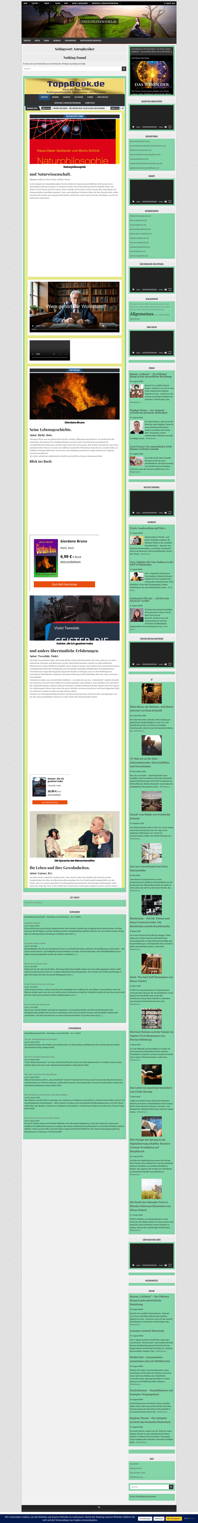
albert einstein (151, 307)
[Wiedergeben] (133, 129)
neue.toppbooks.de (138, 228)
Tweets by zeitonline (33, 902)
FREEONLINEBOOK (70, 40)
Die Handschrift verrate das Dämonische (42, 1118)
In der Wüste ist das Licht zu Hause (40, 984)
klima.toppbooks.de (138, 223)
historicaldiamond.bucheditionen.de (145, 157)
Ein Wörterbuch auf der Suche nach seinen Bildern (46, 1095)
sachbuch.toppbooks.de (140, 250)
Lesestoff (35, 3)
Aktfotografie (134, 307)
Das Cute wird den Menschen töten (40, 1057)
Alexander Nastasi (162, 307)
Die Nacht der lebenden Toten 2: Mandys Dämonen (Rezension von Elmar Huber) (150, 1209)
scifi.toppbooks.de (137, 254)
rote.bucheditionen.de (139, 162)
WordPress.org (136, 1480)
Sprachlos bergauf (32, 923)
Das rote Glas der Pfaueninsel (37, 1005)
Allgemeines (142, 317)
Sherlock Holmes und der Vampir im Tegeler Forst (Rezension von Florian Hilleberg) (151, 1038)
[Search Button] (99, 1510)
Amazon (142, 307)
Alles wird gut (147, 312)
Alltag (167, 318)
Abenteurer (134, 309)
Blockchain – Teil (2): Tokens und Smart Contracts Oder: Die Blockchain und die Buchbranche (150, 925)
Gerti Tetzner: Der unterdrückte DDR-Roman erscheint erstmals (151, 450)
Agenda (141, 309)
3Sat (151, 309)
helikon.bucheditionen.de (141, 153)
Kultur (57, 3)
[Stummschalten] (165, 129)
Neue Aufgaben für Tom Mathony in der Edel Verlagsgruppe (151, 566)
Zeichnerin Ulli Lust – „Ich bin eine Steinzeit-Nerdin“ (149, 602)
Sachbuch (56, 40)
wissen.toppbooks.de (139, 259)
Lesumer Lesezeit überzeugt (147, 1333)
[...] (154, 94)
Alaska (156, 318)
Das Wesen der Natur (140, 50)
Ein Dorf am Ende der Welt (36, 964)
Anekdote (133, 312)
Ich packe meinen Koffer (35, 943)
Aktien (139, 312)
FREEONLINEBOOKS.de (99, 21)
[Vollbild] (170, 129)
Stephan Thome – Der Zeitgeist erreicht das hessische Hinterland (148, 414)
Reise (66, 3)
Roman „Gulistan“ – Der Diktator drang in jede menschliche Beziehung (151, 378)
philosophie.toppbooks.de (141, 236)
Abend (161, 318)
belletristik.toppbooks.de (140, 219)
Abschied (157, 309)
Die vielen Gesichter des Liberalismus (41, 1074)
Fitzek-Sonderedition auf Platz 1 (148, 531)
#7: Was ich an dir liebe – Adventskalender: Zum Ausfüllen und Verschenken (149, 765)
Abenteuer (135, 322)
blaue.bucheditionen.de (140, 144)
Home (25, 3)
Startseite (27, 40)
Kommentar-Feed (137, 1475)
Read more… (146, 557)
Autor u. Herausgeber (80, 3)
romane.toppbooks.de (139, 245)
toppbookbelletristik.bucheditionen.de (146, 166)
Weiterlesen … (136, 405)
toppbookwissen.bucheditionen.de (144, 171)
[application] (151, 120)
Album (167, 309)
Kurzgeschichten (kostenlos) (90, 40)
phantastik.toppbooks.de (140, 232)
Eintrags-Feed (136, 1471)
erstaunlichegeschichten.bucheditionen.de (148, 148)
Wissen (46, 3)
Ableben (147, 309)
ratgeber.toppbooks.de (139, 241)
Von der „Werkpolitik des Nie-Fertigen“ (41, 1039)
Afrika (163, 309)
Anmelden (134, 1467)
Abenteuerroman (158, 312)
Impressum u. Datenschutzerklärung (105, 3)
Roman (46, 40)
